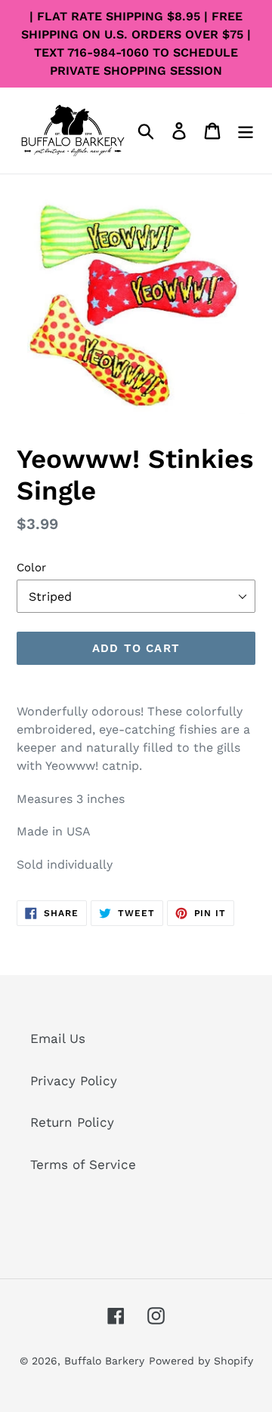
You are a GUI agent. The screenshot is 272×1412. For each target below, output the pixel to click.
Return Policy (72, 1122)
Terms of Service (83, 1164)
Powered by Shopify (201, 1361)
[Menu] (245, 130)
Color (31, 567)
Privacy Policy (73, 1080)
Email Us (57, 1038)
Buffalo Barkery (104, 1361)
